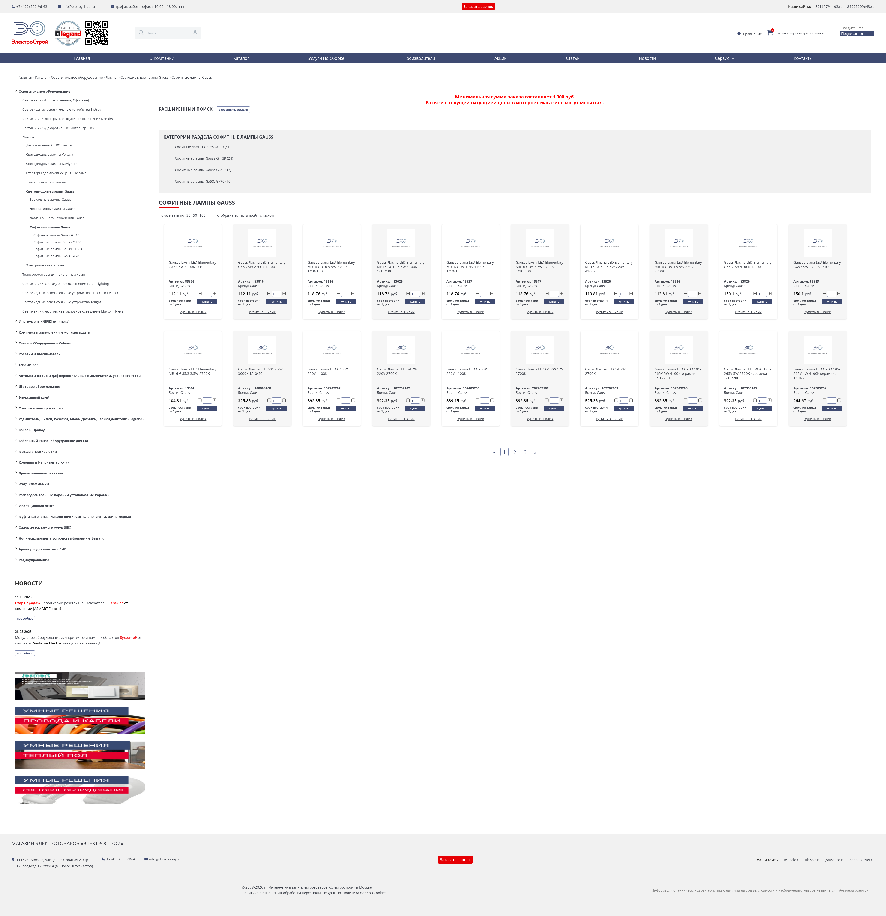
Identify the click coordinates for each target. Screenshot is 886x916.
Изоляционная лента (36, 506)
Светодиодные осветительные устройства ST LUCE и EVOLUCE (71, 293)
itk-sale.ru (813, 859)
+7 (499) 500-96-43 (31, 6)
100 (202, 215)
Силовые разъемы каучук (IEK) (45, 527)
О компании (161, 58)
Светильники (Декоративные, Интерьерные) (58, 128)
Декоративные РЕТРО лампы (49, 145)
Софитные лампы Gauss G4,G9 (57, 242)
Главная (82, 58)
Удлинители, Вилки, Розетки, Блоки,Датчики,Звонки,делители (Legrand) (81, 419)
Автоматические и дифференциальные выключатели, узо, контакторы (80, 375)
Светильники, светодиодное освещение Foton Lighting (65, 283)
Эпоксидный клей (34, 397)
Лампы (28, 137)
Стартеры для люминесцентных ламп (56, 173)
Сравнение (752, 34)
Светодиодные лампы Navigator (51, 163)
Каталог (241, 58)
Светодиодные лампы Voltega (49, 154)
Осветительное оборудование (44, 91)
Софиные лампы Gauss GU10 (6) (202, 147)
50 (195, 215)
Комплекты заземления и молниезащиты (55, 332)
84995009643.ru (860, 6)
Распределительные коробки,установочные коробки (64, 495)
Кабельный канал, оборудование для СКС (54, 441)
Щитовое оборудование (39, 386)
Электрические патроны (45, 265)
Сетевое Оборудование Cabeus (45, 343)
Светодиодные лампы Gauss (50, 191)
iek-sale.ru (792, 859)
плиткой (249, 215)
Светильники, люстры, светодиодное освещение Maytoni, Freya (72, 311)
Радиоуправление (34, 560)
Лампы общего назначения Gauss (57, 218)
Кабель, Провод (32, 430)
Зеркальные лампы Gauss (50, 199)
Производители (419, 58)
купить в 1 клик (193, 312)
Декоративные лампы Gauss (52, 208)
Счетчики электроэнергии (41, 408)
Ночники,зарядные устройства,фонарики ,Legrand (62, 538)
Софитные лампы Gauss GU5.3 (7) (203, 170)
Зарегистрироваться (807, 33)
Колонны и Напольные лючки (44, 462)
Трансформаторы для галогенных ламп (53, 274)
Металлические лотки (38, 451)
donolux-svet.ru (861, 859)
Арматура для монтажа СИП (42, 549)
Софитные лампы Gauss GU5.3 (57, 249)
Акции (500, 58)
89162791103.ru (829, 6)
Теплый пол (29, 365)
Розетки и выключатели (40, 354)
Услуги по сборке (326, 58)
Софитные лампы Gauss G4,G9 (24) (204, 158)
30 (188, 215)
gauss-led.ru (835, 859)
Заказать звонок (478, 6)
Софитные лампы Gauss (50, 227)
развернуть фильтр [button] (233, 109)
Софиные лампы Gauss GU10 (56, 235)
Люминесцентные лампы (46, 182)
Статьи (573, 58)
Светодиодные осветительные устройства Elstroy (61, 109)
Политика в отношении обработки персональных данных (291, 893)
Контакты (803, 58)
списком (267, 215)
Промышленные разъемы (41, 473)
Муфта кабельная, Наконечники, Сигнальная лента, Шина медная (75, 516)
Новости (647, 58)
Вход (782, 33)
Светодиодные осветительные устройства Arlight (61, 302)
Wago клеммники (34, 484)
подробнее (25, 618)
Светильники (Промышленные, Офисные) (55, 100)
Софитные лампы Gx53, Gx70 (56, 256)
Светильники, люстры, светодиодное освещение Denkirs (67, 118)
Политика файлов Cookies (364, 893)
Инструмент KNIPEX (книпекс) (44, 321)
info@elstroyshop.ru (79, 6)
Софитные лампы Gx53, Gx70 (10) (203, 181)
